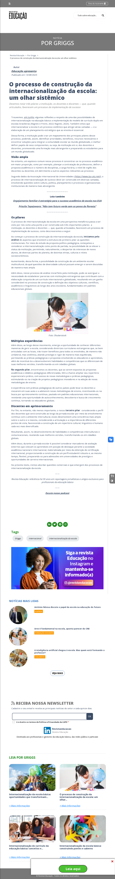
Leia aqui (73, 869)
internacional (35, 538)
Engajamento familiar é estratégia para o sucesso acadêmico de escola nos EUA (57, 200)
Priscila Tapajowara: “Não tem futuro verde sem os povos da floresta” (57, 206)
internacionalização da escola (63, 538)
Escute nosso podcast (57, 493)
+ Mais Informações (19, 805)
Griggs (18, 538)
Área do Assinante (96, 3)
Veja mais (57, 673)
